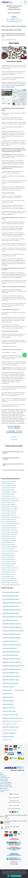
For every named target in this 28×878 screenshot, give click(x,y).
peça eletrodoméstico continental (12, 616)
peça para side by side (7, 739)
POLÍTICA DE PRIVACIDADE (6, 786)
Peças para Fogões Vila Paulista (8, 570)
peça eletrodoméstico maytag (11, 658)
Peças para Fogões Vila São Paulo (8, 513)
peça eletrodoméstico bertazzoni (12, 602)
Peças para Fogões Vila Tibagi (8, 496)
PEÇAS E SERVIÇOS (4, 790)
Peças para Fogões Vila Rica (7, 553)
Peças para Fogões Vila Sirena (8, 502)
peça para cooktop (8, 686)
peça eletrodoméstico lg (9, 648)
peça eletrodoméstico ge (10, 641)
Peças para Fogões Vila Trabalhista (9, 491)
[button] (25, 355)
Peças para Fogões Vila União (7, 489)
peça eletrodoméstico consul (11, 613)
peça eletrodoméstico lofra (10, 655)
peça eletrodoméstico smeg (11, 672)
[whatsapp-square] (18, 812)
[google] (15, 812)
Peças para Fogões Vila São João (8, 525)
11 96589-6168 (14, 18)
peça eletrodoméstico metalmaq (12, 662)
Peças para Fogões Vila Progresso (8, 561)
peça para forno (19, 690)
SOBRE (1, 774)
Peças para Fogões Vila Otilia (7, 576)
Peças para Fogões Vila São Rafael (9, 508)
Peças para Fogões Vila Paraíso (8, 574)
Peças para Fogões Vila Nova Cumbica (9, 582)
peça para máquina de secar (11, 727)
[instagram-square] (13, 812)
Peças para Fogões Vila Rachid (8, 559)
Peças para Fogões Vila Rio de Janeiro (9, 551)
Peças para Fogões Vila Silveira (8, 504)
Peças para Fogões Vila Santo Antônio (9, 532)
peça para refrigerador (9, 733)
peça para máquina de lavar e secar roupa (11, 721)
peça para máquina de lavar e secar (13, 718)
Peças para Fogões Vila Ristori (8, 548)
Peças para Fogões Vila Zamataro (8, 481)
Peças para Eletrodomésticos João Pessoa (13, 452)
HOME (1, 773)
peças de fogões (17, 150)
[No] (26, 873)
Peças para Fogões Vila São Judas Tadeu (10, 517)
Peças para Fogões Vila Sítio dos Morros (10, 500)
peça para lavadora (8, 704)
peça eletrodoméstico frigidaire (12, 637)
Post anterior (14, 436)
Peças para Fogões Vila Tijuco (8, 494)
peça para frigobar (8, 697)
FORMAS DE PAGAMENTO (5, 782)
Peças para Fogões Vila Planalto (8, 563)
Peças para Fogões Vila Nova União (9, 580)
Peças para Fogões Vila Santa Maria (9, 534)
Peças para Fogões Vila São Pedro (8, 510)
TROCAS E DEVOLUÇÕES (5, 785)
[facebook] (10, 812)
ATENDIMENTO (3, 776)
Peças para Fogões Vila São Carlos (9, 529)
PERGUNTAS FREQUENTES (6, 783)
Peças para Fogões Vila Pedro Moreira (9, 567)
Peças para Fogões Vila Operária (8, 578)
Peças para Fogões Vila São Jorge (8, 521)
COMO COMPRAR (4, 779)
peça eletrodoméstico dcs (10, 620)
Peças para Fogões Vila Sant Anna (8, 536)
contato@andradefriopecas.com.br (14, 21)
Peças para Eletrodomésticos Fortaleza (11, 458)
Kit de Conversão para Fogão (13, 274)
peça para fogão (7, 690)
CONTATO (2, 791)
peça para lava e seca (9, 707)
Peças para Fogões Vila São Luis (8, 515)
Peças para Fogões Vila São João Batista (10, 523)
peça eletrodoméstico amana (11, 592)
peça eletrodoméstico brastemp (12, 609)
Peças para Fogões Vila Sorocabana (9, 498)
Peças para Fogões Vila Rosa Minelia (9, 546)
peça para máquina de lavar (10, 714)
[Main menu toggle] (21, 2)
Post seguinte (14, 439)
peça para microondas (9, 711)
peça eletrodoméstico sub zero (11, 676)
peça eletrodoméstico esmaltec (12, 634)
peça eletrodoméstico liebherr (11, 651)
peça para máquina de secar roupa (9, 729)
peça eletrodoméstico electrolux (12, 623)
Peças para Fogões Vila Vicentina (8, 485)
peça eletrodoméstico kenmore (12, 644)
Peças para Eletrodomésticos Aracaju (13, 470)
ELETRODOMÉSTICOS (5, 777)
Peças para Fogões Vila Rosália (8, 544)
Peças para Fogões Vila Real (7, 557)
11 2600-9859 (19, 19)
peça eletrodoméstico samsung (12, 669)
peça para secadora (8, 736)
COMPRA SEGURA (4, 780)
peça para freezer (8, 693)
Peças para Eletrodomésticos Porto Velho (13, 464)
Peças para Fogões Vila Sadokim (8, 538)
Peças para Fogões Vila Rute (7, 542)
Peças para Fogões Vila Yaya (7, 483)
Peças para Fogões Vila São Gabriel (9, 527)
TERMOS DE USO (4, 788)
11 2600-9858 (11, 19)
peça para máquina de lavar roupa (9, 723)
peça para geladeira (8, 700)
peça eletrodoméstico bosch (11, 606)
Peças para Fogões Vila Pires (7, 565)
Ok (8, 875)
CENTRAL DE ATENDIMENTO (14, 808)
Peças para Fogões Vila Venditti (8, 487)
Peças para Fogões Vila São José (8, 519)
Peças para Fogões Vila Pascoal (8, 572)
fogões (4, 65)
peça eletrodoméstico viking (11, 679)
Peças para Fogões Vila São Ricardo (9, 506)
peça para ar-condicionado (10, 683)
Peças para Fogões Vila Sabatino (8, 540)
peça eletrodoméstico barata (11, 599)
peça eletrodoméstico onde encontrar (13, 665)
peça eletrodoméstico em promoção (13, 630)
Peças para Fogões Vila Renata (8, 555)
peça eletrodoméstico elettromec (12, 627)
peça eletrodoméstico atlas (10, 595)
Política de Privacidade (16, 875)
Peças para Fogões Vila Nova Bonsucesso (10, 584)
